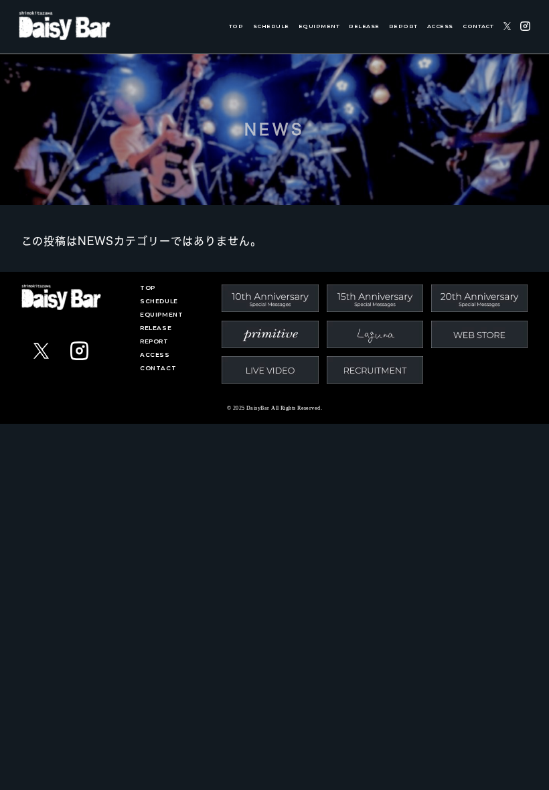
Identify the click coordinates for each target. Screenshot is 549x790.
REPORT (403, 26)
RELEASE (364, 26)
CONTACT (478, 26)
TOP (236, 26)
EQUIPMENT (319, 26)
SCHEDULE (271, 26)
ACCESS (440, 26)
